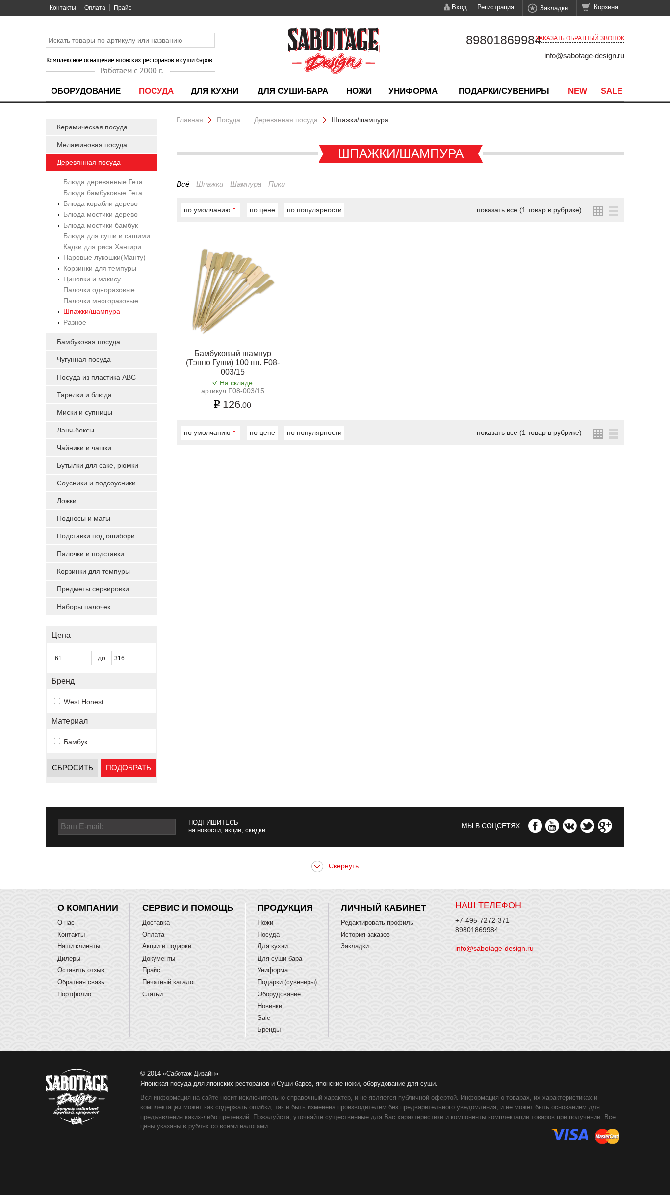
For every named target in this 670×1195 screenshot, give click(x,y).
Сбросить (72, 767)
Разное (74, 322)
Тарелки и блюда (84, 395)
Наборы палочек (83, 606)
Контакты (63, 7)
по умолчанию (207, 210)
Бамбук (75, 742)
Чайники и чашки (84, 448)
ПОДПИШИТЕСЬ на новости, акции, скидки (226, 826)
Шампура (245, 184)
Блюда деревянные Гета (103, 182)
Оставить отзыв (80, 970)
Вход (459, 7)
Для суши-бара (293, 91)
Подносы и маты (83, 518)
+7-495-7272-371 (482, 920)
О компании (87, 908)
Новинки (270, 1006)
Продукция (285, 908)
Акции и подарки (166, 946)
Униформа (413, 91)
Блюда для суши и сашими (106, 236)
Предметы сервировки (93, 589)
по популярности (314, 210)
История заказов (365, 934)
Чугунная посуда (84, 359)
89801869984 (503, 40)
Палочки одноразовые (99, 290)
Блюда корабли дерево (100, 203)
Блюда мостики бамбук (100, 225)
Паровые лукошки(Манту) (104, 257)
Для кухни (214, 91)
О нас (66, 922)
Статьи (152, 994)
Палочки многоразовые (100, 301)
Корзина (606, 7)
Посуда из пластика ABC (96, 377)
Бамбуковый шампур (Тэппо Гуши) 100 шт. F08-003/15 (233, 362)
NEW (577, 91)
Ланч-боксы (75, 430)
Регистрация (495, 7)
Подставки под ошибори (96, 536)
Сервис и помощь (187, 908)
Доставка (156, 922)
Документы (158, 958)
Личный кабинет (383, 908)
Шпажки (209, 184)
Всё (183, 184)
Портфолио (74, 994)
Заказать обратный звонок (580, 38)
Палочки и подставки (90, 554)
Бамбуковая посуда (88, 342)
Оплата (94, 7)
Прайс (122, 7)
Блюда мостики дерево (100, 214)
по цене (262, 210)
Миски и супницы (84, 412)
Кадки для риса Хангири (102, 247)
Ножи (359, 91)
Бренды (269, 1029)
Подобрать (128, 767)
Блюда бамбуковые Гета (102, 193)
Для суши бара (280, 958)
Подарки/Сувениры (504, 91)
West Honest (83, 702)
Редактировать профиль (377, 922)
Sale (611, 91)
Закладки (554, 8)
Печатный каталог (169, 982)
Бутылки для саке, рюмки (97, 465)
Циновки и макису (92, 279)
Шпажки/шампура (91, 311)
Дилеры (68, 958)
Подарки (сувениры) (287, 982)
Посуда (156, 91)
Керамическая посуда (92, 127)
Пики (276, 184)
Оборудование (86, 91)
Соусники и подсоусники (96, 483)
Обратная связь (80, 982)
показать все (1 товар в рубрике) (529, 210)
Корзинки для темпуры (99, 268)
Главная (190, 120)
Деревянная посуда (89, 162)
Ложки (67, 501)
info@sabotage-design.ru (584, 55)
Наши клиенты (78, 946)
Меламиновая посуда (92, 145)
